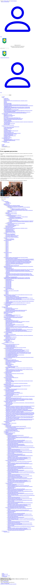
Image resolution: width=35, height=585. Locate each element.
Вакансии (5, 102)
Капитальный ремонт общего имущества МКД (11, 109)
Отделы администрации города (9, 127)
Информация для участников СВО (9, 115)
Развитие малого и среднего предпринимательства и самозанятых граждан (15, 100)
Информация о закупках (8, 137)
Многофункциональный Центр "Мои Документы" (12, 139)
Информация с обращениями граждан (10, 135)
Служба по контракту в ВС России (9, 123)
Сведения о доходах (7, 136)
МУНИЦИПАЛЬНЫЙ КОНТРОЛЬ (9, 140)
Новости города (6, 197)
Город (3, 97)
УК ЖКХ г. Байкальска (7, 120)
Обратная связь (4, 141)
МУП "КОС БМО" (7, 124)
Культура (5, 101)
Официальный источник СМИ (9, 132)
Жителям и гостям (5, 113)
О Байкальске (6, 98)
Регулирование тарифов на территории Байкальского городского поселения (16, 104)
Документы (6, 129)
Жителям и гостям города (8, 114)
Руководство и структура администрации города (11, 126)
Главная (3, 96)
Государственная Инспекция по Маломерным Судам (12, 117)
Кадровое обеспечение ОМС (8, 134)
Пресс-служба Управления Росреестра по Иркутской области (13, 118)
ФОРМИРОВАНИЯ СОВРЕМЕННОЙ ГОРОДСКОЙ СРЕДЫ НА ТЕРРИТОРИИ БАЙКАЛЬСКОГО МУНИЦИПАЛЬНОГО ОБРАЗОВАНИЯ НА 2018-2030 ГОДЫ (17, 107)
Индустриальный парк (7, 108)
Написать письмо (6, 142)
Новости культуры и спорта (8, 116)
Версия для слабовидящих (5, 1)
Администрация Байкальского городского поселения (12, 133)
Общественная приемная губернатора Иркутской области (13, 119)
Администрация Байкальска (4, 57)
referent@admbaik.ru (6, 581)
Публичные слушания (7, 131)
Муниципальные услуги (6, 575)
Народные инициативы (7, 103)
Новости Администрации (8, 128)
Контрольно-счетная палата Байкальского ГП (11, 130)
